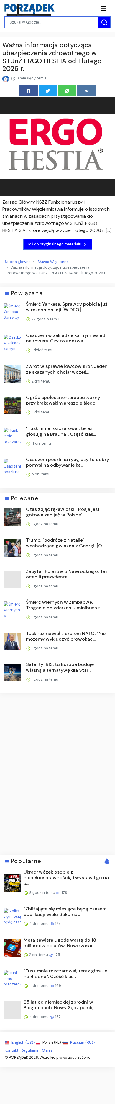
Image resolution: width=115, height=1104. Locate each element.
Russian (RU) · (82, 1042)
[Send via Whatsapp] (67, 90)
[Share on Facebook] (28, 90)
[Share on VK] (86, 90)
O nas (47, 1050)
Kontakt (11, 1050)
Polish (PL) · (52, 1042)
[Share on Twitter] (48, 90)
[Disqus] (57, 773)
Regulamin (30, 1050)
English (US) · (23, 1042)
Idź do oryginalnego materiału (55, 244)
